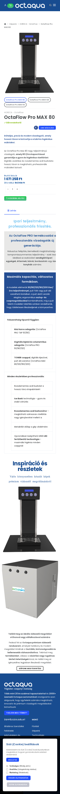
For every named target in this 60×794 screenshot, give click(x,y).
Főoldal (35, 726)
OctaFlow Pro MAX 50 (15, 104)
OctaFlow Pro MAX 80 (15, 99)
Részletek (12, 760)
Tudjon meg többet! (16, 713)
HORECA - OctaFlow (29, 24)
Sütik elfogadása (18, 785)
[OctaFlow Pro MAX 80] (30, 520)
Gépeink (13, 24)
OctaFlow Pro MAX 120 (39, 99)
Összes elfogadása (18, 778)
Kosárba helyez (16, 198)
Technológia (38, 735)
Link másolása (47, 128)
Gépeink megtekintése (30, 668)
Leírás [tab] (13, 210)
